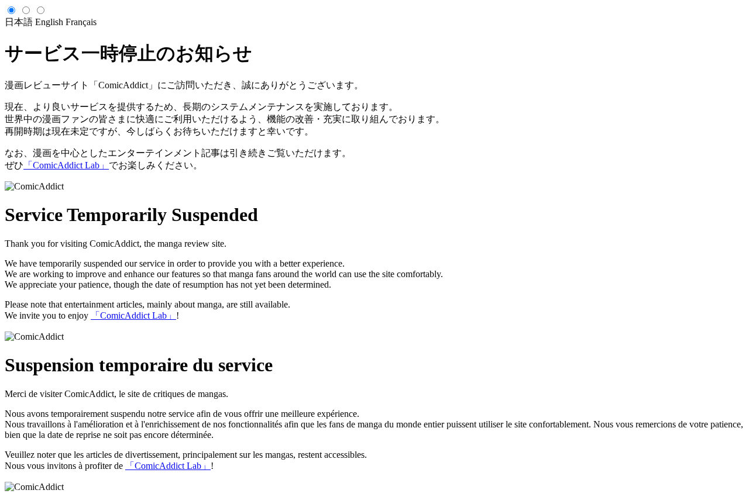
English (49, 22)
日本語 (19, 22)
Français (81, 22)
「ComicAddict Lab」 (66, 165)
